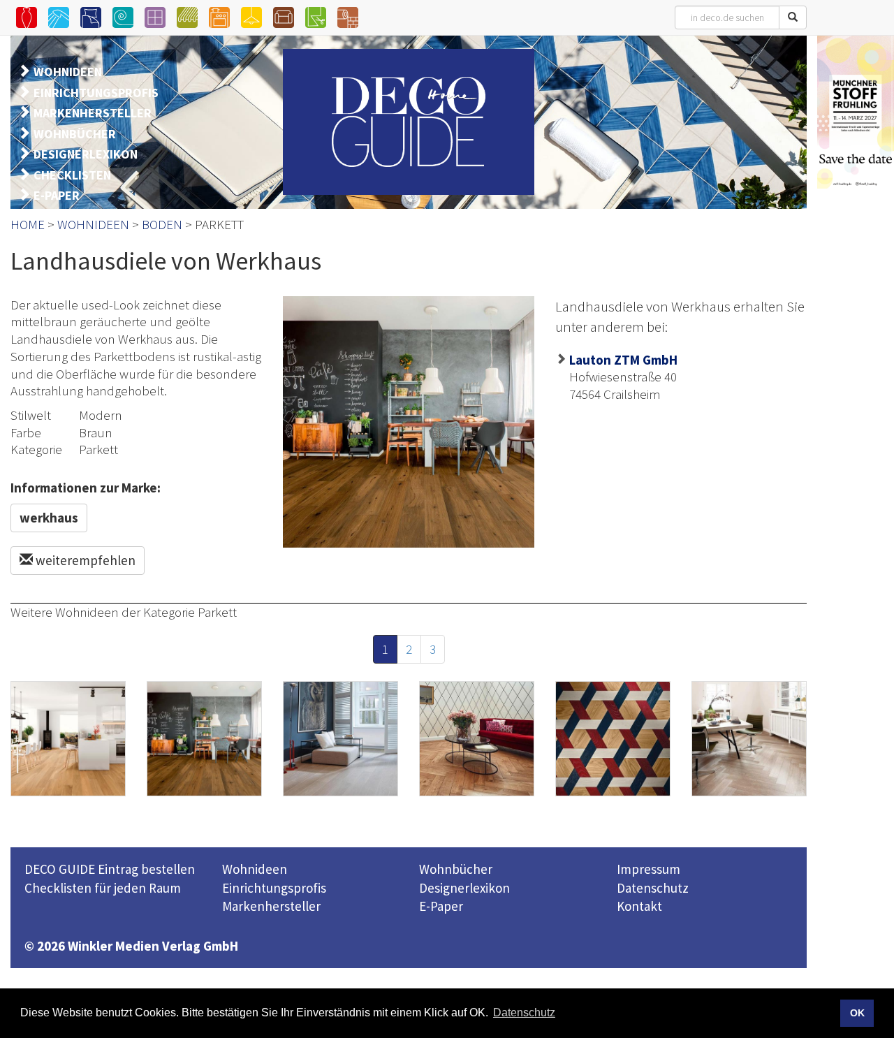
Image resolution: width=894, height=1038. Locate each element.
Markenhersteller (271, 906)
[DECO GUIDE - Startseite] (408, 122)
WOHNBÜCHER (75, 134)
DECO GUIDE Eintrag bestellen (109, 869)
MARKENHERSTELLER (93, 113)
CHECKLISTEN (72, 175)
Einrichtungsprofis (274, 887)
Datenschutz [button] (524, 1012)
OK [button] (857, 1012)
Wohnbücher (455, 869)
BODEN (162, 224)
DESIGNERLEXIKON (86, 154)
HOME (27, 224)
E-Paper (441, 906)
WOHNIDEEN (68, 72)
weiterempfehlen (84, 560)
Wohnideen (254, 869)
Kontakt (639, 906)
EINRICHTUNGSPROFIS (96, 93)
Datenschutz (653, 887)
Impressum (648, 869)
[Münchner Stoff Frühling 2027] (855, 112)
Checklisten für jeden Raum (102, 887)
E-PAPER (57, 195)
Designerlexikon (464, 887)
